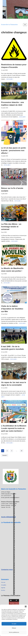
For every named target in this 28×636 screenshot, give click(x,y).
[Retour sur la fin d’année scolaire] (14, 176)
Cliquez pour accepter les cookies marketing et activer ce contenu (14, 544)
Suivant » (4, 455)
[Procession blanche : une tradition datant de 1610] (14, 90)
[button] (25, 606)
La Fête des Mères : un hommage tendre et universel (11, 226)
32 (21, 450)
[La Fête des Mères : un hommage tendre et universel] (14, 212)
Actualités (3, 585)
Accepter (14, 623)
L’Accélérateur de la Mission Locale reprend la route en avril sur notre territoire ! (13, 428)
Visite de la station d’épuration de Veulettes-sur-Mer (12, 308)
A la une (3, 582)
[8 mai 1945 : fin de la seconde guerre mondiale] (14, 335)
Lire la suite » (9, 79)
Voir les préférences (14, 632)
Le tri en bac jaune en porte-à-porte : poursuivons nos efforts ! (13, 150)
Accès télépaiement (8, 517)
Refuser (14, 628)
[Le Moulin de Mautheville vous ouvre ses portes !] (14, 254)
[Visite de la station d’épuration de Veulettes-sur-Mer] (14, 294)
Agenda (3, 587)
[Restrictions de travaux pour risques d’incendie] (14, 49)
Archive (3, 590)
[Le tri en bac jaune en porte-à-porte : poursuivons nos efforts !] (14, 132)
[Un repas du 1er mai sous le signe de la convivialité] (14, 371)
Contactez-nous (7, 569)
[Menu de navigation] (25, 24)
